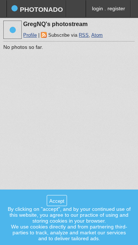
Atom (97, 35)
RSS (84, 35)
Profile (30, 35)
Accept (56, 201)
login (97, 8)
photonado (40, 9)
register (116, 8)
